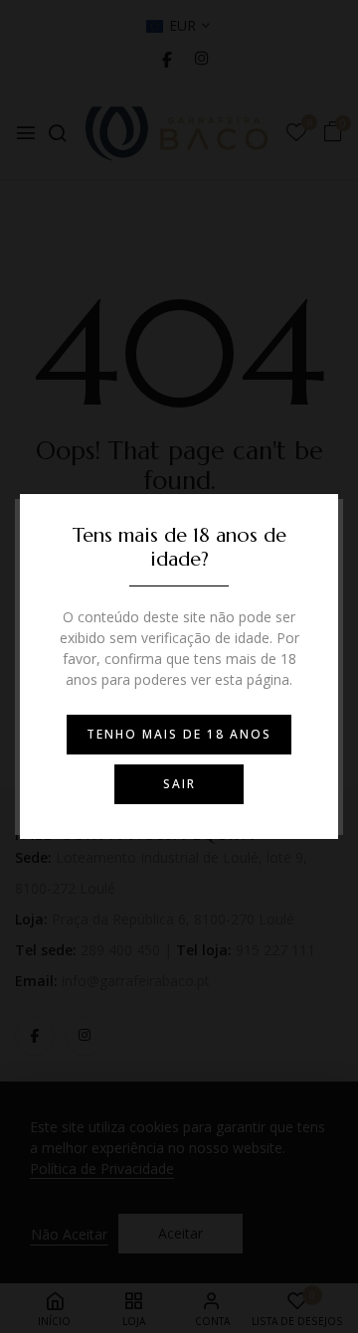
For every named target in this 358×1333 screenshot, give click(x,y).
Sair (179, 783)
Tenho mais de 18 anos (179, 734)
